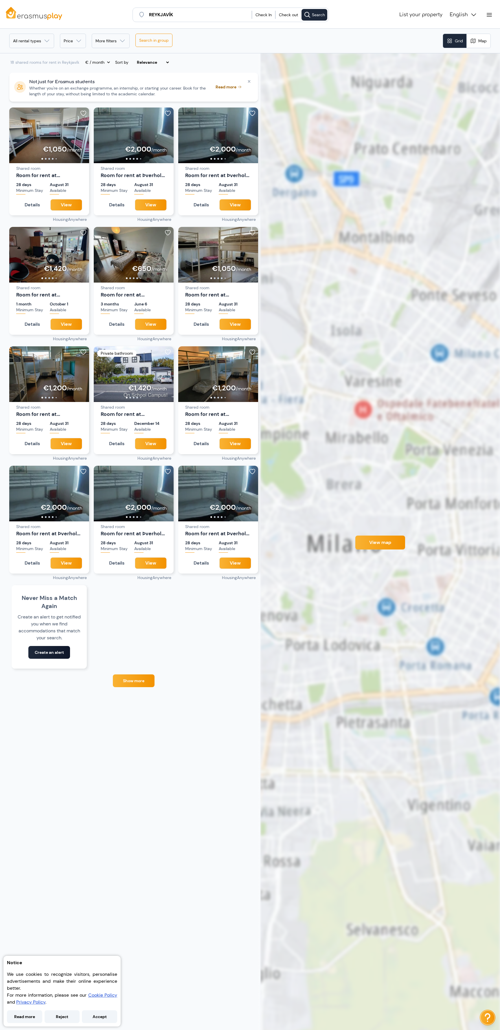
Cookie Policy (102, 995)
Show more (133, 680)
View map (380, 542)
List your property (420, 14)
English (459, 14)
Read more (24, 1016)
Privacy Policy (30, 1002)
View (66, 205)
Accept (100, 1016)
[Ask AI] (487, 1017)
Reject (62, 1016)
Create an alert (49, 652)
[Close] (249, 81)
